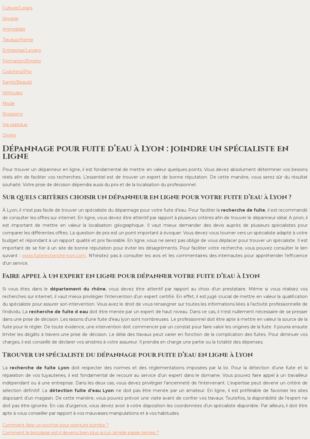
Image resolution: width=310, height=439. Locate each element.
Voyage (10, 18)
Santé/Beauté (17, 82)
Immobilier (13, 29)
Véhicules (12, 93)
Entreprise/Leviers (21, 50)
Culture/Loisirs (17, 8)
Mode (8, 103)
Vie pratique (15, 124)
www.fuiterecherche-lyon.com (54, 255)
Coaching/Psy (17, 71)
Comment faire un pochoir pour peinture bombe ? (55, 425)
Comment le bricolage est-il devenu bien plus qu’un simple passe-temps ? (80, 432)
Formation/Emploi (21, 61)
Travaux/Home (17, 39)
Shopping (12, 114)
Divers (9, 135)
